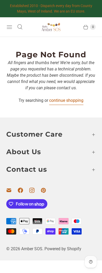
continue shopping (66, 100)
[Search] (20, 27)
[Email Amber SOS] (12, 190)
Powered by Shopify (62, 248)
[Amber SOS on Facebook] (23, 190)
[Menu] (9, 27)
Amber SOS (31, 248)
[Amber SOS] (51, 27)
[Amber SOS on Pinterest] (46, 190)
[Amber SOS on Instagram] (35, 190)
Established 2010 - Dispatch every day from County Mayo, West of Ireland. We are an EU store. (51, 8)
